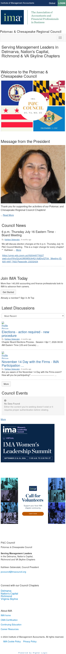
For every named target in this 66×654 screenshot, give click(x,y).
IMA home (6, 615)
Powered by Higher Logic (33, 652)
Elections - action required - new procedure (25, 333)
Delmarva (6, 590)
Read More (8, 215)
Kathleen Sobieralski (12, 239)
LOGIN (61, 3)
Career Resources (10, 629)
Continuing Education (11, 624)
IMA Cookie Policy (12, 641)
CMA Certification (9, 619)
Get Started (8, 292)
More (18, 249)
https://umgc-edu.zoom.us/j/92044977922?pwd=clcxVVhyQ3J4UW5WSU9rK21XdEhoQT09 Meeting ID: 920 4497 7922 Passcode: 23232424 (32, 258)
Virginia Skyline (9, 599)
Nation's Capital (9, 593)
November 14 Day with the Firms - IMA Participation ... (30, 363)
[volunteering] (33, 501)
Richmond (6, 596)
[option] (33, 100)
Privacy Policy (30, 641)
